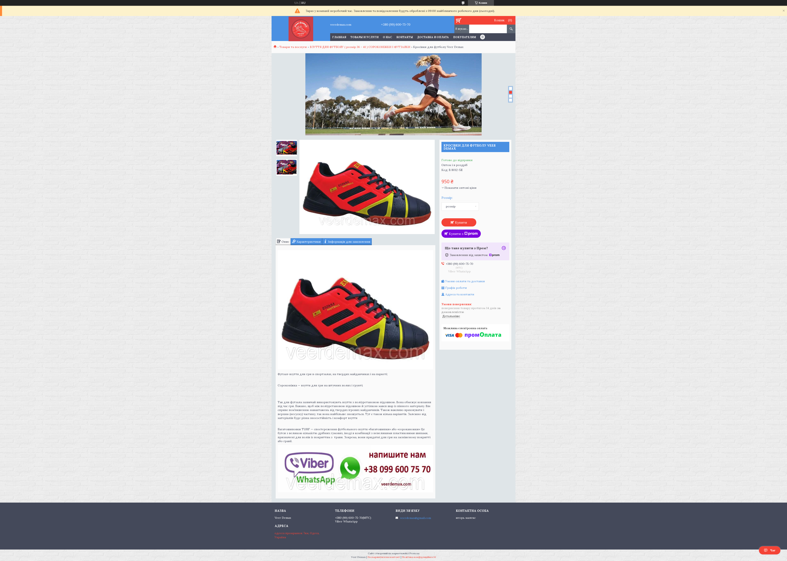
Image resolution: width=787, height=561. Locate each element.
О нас (387, 37)
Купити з (456, 234)
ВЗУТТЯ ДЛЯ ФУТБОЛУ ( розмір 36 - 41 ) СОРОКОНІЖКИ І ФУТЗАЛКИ (360, 47)
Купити (461, 222)
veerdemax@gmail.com (415, 518)
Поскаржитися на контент (383, 557)
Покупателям (464, 37)
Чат (773, 550)
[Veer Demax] (300, 28)
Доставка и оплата (433, 37)
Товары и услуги (364, 37)
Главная (339, 37)
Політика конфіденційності (419, 557)
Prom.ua (414, 553)
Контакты (404, 37)
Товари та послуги (293, 47)
